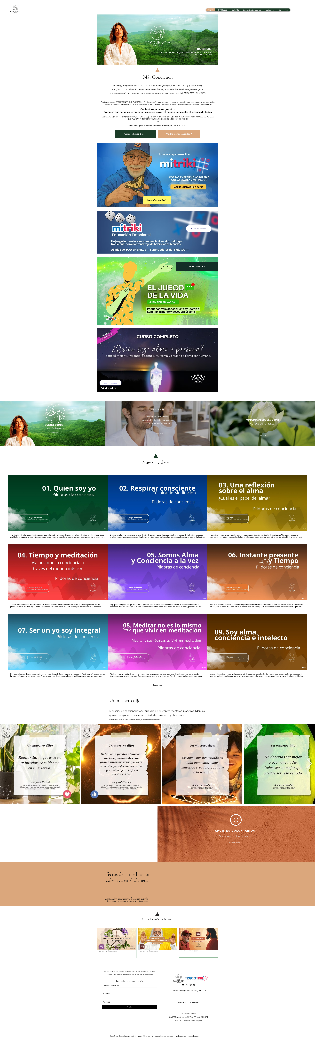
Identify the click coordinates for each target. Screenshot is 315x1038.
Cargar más (157, 685)
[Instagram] (190, 985)
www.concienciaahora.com (162, 1036)
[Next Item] (309, 764)
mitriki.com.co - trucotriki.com (187, 1036)
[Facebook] (187, 985)
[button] (279, 9)
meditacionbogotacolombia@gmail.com (189, 990)
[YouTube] (183, 985)
